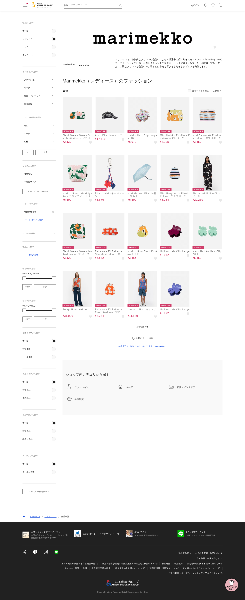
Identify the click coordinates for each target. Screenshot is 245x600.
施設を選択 (34, 255)
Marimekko (35, 516)
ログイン (195, 5)
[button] (39, 31)
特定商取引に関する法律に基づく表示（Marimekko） (142, 346)
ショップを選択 (36, 220)
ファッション (50, 516)
